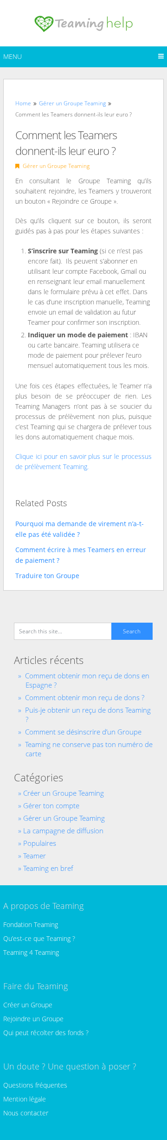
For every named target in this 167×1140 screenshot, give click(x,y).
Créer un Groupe (27, 1004)
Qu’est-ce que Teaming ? (39, 938)
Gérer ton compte (51, 805)
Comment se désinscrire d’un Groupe (83, 731)
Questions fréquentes (35, 1085)
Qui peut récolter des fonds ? (46, 1032)
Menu (12, 56)
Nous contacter (25, 1112)
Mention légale (24, 1099)
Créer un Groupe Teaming (63, 793)
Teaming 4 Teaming (31, 952)
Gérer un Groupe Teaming (56, 166)
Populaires (39, 843)
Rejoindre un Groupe (33, 1018)
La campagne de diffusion (63, 830)
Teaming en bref (48, 868)
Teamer (34, 855)
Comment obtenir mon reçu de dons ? (84, 697)
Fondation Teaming (30, 924)
